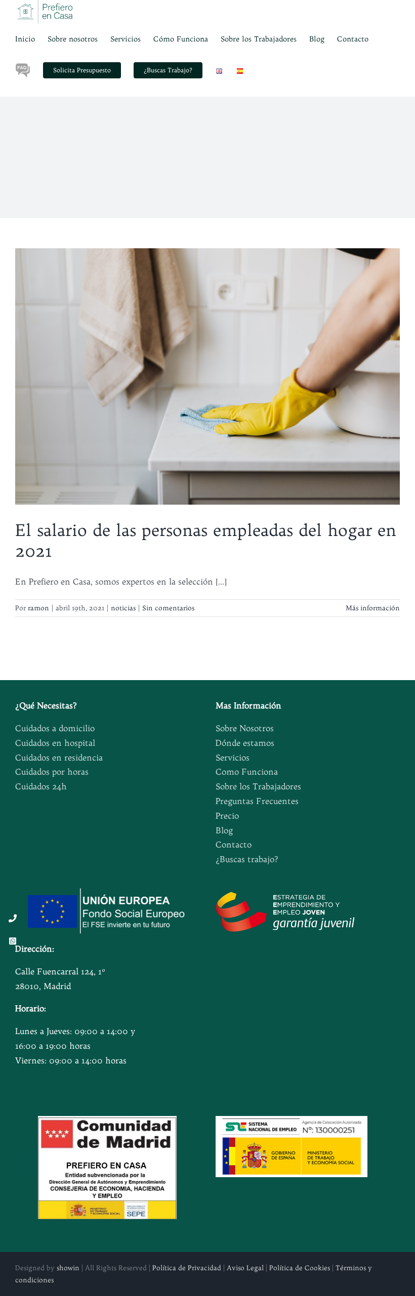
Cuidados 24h (41, 786)
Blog (224, 830)
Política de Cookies (299, 1268)
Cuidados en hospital (55, 743)
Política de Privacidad (186, 1268)
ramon (38, 608)
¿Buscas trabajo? (247, 859)
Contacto (234, 844)
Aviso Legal (245, 1268)
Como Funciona (247, 772)
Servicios (233, 757)
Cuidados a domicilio (55, 728)
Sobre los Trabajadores (258, 786)
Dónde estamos (245, 743)
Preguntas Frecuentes (257, 801)
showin (68, 1268)
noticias (123, 608)
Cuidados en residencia (59, 757)
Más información (373, 608)
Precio (227, 816)
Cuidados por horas (52, 772)
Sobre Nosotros (245, 728)
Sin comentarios (168, 608)
